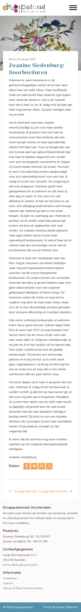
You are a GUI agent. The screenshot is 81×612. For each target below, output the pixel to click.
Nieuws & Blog (12, 588)
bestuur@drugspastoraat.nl (20, 565)
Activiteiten (10, 578)
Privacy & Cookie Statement (60, 607)
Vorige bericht (25, 491)
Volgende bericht (53, 491)
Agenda (8, 583)
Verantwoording (32, 588)
